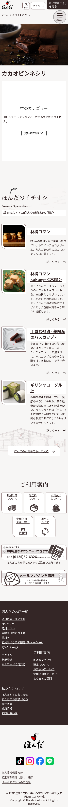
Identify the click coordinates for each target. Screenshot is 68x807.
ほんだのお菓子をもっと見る (31, 451)
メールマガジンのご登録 (16, 782)
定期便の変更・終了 (45, 673)
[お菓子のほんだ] (7, 4)
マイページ (10, 647)
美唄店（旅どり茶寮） (15, 633)
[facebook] (40, 761)
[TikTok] (20, 761)
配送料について (42, 660)
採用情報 (7, 708)
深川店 (6, 637)
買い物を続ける (34, 133)
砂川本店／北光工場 (13, 619)
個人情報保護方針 (12, 772)
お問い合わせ (9, 713)
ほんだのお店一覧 (15, 611)
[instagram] (30, 761)
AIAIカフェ (8, 623)
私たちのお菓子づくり (15, 699)
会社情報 (7, 703)
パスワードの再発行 (13, 664)
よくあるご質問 (42, 678)
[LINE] (50, 761)
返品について (41, 664)
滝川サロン (8, 628)
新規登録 (7, 659)
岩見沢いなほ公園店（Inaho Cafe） (22, 642)
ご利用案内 (41, 652)
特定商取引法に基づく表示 (17, 777)
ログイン (7, 655)
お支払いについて (43, 669)
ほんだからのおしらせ (15, 694)
